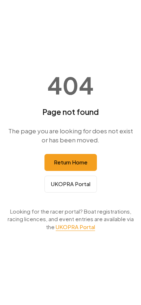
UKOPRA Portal (70, 184)
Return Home (70, 162)
